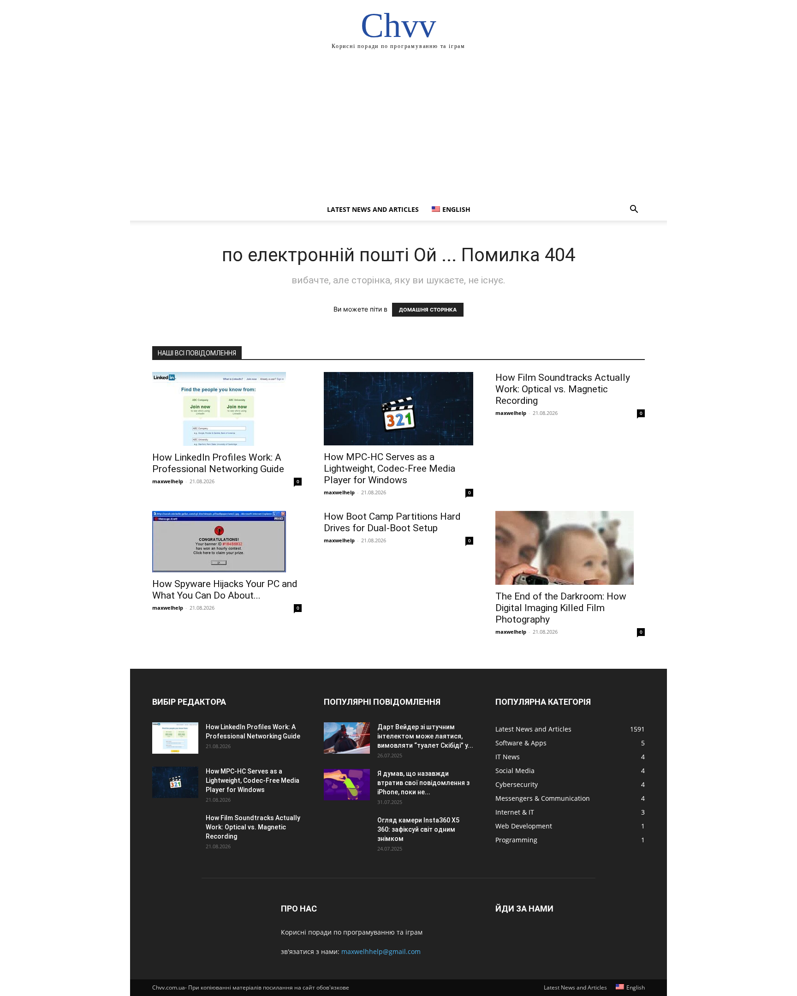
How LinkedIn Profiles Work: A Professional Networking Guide (218, 463)
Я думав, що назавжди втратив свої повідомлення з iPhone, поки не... (423, 783)
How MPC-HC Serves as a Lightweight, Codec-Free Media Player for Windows (389, 468)
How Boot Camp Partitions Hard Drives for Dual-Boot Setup (392, 522)
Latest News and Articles (373, 209)
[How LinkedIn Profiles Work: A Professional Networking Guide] (227, 409)
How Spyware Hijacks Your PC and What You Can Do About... (224, 589)
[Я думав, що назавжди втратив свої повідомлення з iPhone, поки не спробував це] (347, 785)
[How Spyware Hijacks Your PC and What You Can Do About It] (227, 541)
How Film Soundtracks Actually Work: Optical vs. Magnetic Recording (562, 389)
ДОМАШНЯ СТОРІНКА (428, 309)
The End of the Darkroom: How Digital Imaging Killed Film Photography (560, 608)
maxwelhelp (167, 481)
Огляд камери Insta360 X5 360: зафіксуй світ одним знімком (418, 829)
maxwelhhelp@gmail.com (381, 951)
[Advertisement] (398, 129)
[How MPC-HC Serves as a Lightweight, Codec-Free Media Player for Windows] (398, 408)
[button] (634, 210)
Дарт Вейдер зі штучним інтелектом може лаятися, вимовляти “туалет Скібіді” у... (425, 736)
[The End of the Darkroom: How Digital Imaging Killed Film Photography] (570, 548)
